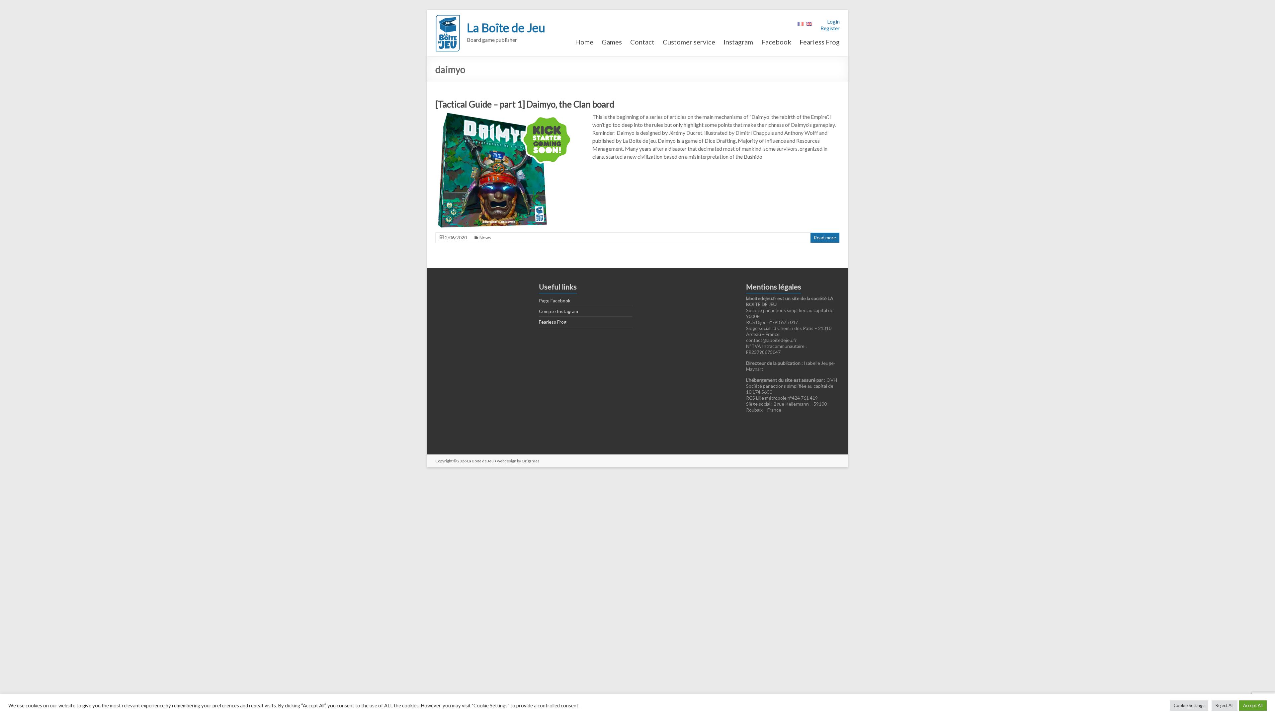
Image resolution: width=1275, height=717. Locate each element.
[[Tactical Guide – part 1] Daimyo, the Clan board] (505, 116)
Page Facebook (554, 300)
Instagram (738, 42)
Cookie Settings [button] (1189, 705)
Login (833, 21)
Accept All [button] (1253, 705)
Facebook (776, 42)
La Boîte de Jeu (506, 27)
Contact (642, 42)
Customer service (689, 42)
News (485, 237)
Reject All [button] (1224, 705)
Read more (825, 237)
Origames (531, 460)
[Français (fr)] (801, 23)
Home (584, 42)
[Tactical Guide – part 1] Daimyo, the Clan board (524, 104)
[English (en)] (809, 23)
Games (612, 42)
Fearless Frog (820, 42)
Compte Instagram (558, 311)
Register (830, 28)
